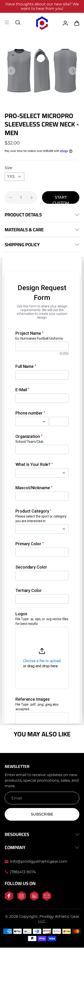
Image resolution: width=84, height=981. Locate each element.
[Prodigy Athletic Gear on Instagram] (21, 899)
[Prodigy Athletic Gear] (42, 23)
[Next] (73, 71)
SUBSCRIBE (42, 814)
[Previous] (11, 71)
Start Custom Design (60, 199)
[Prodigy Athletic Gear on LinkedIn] (34, 899)
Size (8, 167)
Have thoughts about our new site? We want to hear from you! (42, 6)
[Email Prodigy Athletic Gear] (46, 899)
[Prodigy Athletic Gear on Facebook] (9, 899)
